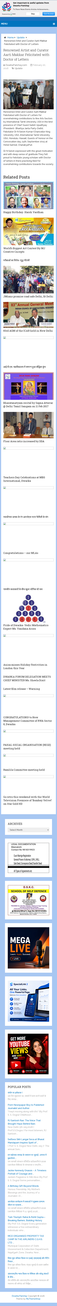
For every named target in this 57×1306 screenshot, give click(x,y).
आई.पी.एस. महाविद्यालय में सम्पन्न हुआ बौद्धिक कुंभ (24, 366)
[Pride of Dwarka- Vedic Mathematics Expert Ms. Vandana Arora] (28, 608)
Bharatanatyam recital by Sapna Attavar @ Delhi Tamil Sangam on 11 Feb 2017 (28, 404)
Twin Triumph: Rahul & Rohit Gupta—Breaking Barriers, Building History (26, 1219)
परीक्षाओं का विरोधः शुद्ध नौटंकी (16, 260)
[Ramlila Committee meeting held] (28, 760)
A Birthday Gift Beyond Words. (23, 1186)
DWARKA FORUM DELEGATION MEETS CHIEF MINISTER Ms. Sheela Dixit (27, 678)
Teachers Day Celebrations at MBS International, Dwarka (24, 479)
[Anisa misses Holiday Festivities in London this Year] (28, 648)
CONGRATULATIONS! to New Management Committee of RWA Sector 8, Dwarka (27, 721)
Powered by (6, 14)
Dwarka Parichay (19, 1296)
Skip (33, 14)
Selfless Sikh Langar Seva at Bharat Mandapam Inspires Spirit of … (26, 1141)
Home (10, 37)
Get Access (49, 14)
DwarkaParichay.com (16, 65)
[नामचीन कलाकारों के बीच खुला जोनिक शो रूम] (28, 572)
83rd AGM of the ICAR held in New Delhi (28, 330)
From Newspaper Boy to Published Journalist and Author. (26, 1107)
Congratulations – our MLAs (20, 553)
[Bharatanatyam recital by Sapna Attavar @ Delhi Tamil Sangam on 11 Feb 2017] (28, 386)
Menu (4, 23)
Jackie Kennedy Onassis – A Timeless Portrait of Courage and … (27, 1172)
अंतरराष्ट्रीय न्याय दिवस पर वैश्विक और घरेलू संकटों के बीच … (28, 1275)
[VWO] (13, 14)
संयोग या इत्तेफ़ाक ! (15, 1092)
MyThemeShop (33, 1299)
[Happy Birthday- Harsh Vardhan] (28, 195)
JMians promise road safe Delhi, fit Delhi (28, 296)
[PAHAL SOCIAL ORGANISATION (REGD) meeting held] (28, 736)
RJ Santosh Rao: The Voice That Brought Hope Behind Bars (24, 1122)
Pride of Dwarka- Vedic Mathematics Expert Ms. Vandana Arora (25, 627)
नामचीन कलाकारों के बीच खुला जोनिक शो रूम (22, 589)
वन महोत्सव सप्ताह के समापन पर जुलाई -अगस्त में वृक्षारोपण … (27, 1157)
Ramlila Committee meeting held (24, 769)
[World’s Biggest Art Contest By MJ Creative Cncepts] (28, 231)
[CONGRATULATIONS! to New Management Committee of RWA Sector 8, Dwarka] (28, 704)
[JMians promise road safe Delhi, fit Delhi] (28, 279)
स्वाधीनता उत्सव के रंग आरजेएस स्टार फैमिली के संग (25, 516)
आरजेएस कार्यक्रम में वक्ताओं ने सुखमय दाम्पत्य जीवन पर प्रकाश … (26, 1203)
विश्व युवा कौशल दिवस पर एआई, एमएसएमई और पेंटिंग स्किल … (28, 1260)
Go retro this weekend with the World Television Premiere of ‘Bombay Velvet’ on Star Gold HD (27, 800)
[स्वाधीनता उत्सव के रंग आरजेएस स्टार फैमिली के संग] (28, 500)
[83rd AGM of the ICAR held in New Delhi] (28, 315)
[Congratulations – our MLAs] (28, 536)
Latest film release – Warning (21, 688)
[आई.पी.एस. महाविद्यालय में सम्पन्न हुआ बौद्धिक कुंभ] (28, 350)
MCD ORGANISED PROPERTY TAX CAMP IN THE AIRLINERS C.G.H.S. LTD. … (26, 1239)
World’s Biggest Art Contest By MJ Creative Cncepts (24, 250)
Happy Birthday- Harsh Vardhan (23, 212)
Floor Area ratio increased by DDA (23, 441)
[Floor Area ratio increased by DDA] (28, 425)
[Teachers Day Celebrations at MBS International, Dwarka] (28, 460)
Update (21, 37)
